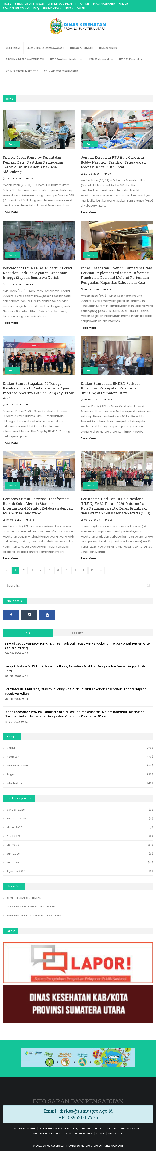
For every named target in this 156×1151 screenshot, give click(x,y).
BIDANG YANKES (108, 48)
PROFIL (7, 4)
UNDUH (123, 4)
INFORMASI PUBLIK (104, 4)
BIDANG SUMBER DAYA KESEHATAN (25, 59)
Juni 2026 (13, 853)
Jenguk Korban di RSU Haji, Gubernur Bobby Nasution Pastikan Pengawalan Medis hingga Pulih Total (113, 162)
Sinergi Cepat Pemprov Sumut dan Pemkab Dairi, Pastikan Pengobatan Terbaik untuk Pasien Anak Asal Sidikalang (33, 164)
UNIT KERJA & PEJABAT (62, 4)
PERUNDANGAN (52, 8)
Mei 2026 (13, 845)
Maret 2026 (14, 827)
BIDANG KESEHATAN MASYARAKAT (45, 48)
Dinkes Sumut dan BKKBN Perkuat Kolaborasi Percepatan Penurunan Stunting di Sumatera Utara (110, 388)
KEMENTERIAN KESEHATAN (24, 898)
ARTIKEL (84, 4)
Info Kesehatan (17, 765)
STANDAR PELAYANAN (16, 8)
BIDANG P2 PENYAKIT (81, 48)
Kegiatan (13, 756)
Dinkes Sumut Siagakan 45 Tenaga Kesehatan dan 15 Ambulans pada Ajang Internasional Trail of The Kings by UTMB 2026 (38, 390)
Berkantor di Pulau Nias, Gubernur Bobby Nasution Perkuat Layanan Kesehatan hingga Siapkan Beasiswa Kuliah (37, 273)
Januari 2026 (16, 810)
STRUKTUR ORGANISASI (29, 4)
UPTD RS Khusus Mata (100, 59)
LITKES (69, 8)
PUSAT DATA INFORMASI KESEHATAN (31, 906)
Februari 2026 (16, 818)
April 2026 (14, 836)
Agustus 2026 (16, 871)
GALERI (81, 8)
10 (92, 570)
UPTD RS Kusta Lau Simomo (22, 70)
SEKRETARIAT (13, 48)
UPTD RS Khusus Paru (131, 59)
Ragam (12, 774)
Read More (10, 212)
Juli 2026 (13, 862)
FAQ (36, 8)
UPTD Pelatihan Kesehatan (66, 59)
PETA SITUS (115, 1133)
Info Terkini (14, 783)
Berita (12, 144)
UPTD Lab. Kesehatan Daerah (61, 70)
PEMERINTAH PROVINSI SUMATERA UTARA (34, 915)
